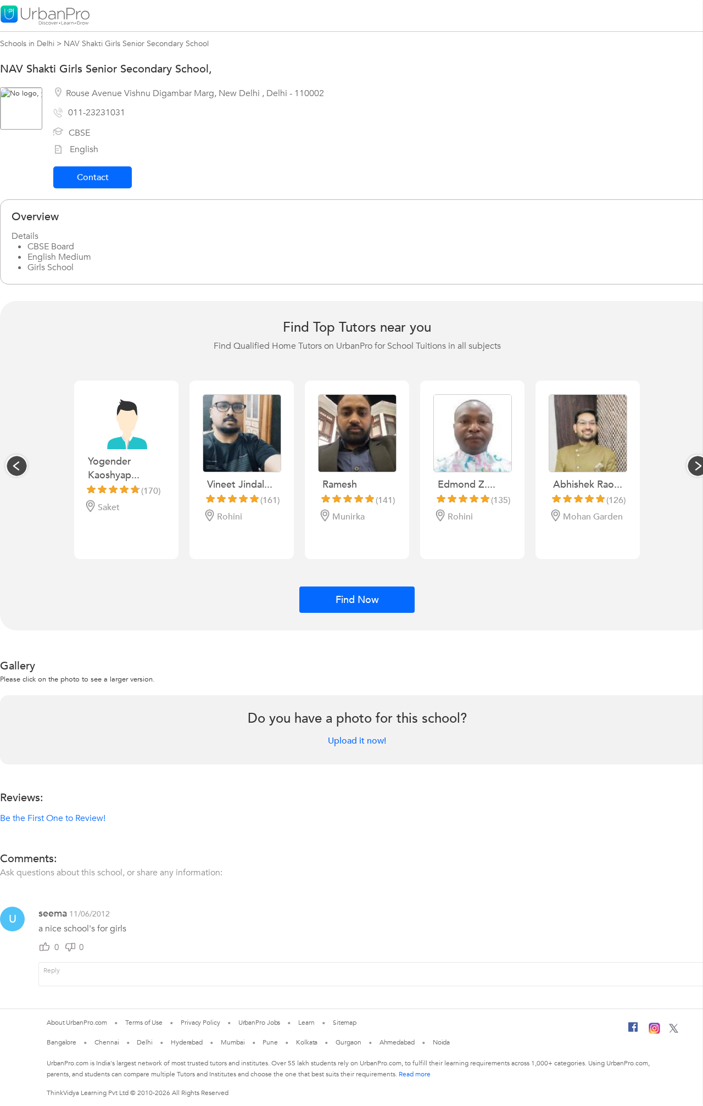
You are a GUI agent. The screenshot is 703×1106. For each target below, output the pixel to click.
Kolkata (306, 1042)
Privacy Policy (200, 1022)
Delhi (145, 1042)
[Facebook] (633, 1031)
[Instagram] (654, 1031)
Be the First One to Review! (52, 818)
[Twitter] (673, 1030)
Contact (93, 177)
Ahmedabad (397, 1042)
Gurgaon (348, 1042)
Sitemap (344, 1022)
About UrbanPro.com (77, 1022)
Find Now (357, 600)
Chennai (106, 1042)
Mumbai (232, 1042)
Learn (306, 1022)
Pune (270, 1042)
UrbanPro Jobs (259, 1022)
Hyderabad (187, 1042)
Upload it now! (357, 741)
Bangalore (61, 1042)
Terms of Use (144, 1022)
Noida (441, 1042)
